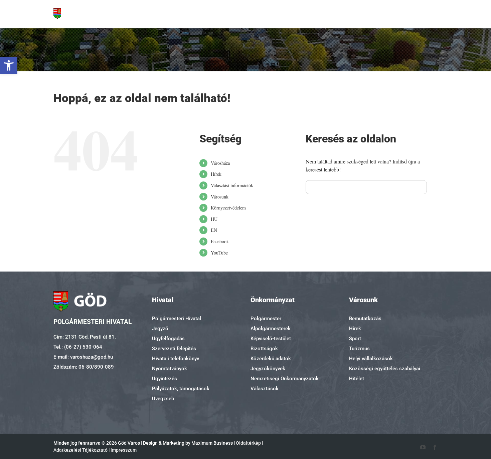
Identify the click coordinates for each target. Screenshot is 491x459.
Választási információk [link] (232, 185)
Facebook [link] (220, 241)
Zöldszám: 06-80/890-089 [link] (83, 367)
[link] (8, 65)
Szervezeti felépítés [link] (174, 349)
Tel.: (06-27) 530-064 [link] (77, 347)
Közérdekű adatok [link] (271, 359)
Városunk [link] (219, 196)
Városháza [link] (220, 163)
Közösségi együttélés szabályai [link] (384, 369)
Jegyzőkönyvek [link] (268, 369)
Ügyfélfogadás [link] (168, 339)
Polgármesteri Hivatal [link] (176, 319)
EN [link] (214, 230)
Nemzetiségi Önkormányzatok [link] (285, 379)
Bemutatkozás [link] (365, 319)
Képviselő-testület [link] (271, 339)
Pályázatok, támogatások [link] (180, 389)
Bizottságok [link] (264, 349)
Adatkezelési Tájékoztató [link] (80, 450)
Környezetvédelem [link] (228, 207)
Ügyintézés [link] (164, 379)
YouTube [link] (219, 253)
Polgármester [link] (266, 319)
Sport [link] (355, 339)
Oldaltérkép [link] (248, 443)
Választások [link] (265, 389)
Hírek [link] (216, 174)
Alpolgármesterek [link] (271, 329)
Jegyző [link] (160, 329)
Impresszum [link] (124, 450)
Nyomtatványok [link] (169, 369)
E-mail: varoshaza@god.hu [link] (83, 357)
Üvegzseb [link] (163, 399)
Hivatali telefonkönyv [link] (175, 359)
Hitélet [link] (356, 379)
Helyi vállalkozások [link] (371, 359)
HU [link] (214, 219)
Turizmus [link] (359, 349)
